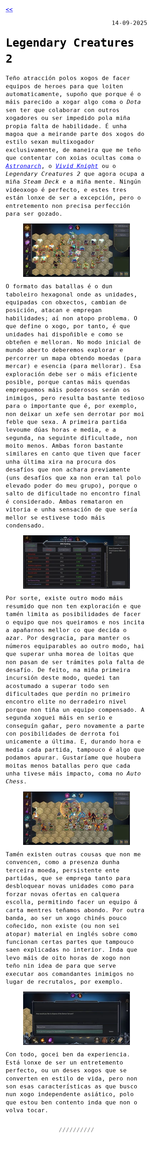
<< (9, 9)
